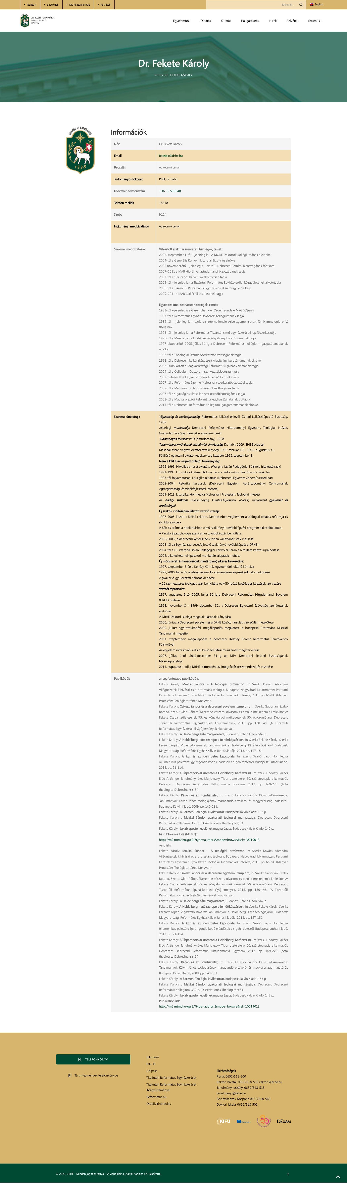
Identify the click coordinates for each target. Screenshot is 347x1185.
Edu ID (150, 1064)
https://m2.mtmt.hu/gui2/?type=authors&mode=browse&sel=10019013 (209, 839)
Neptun (31, 4)
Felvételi (105, 4)
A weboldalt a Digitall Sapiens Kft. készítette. (134, 1174)
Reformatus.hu (156, 1097)
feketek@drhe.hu (171, 155)
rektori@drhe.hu (270, 1082)
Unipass (151, 1070)
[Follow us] (288, 1174)
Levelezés (52, 4)
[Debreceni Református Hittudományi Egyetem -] (37, 20)
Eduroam (152, 1057)
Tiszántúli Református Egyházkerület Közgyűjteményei (171, 1087)
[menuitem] (316, 4)
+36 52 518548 (170, 191)
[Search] (301, 4)
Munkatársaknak (79, 4)
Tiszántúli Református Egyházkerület (171, 1077)
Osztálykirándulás (158, 1103)
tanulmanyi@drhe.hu (231, 1093)
